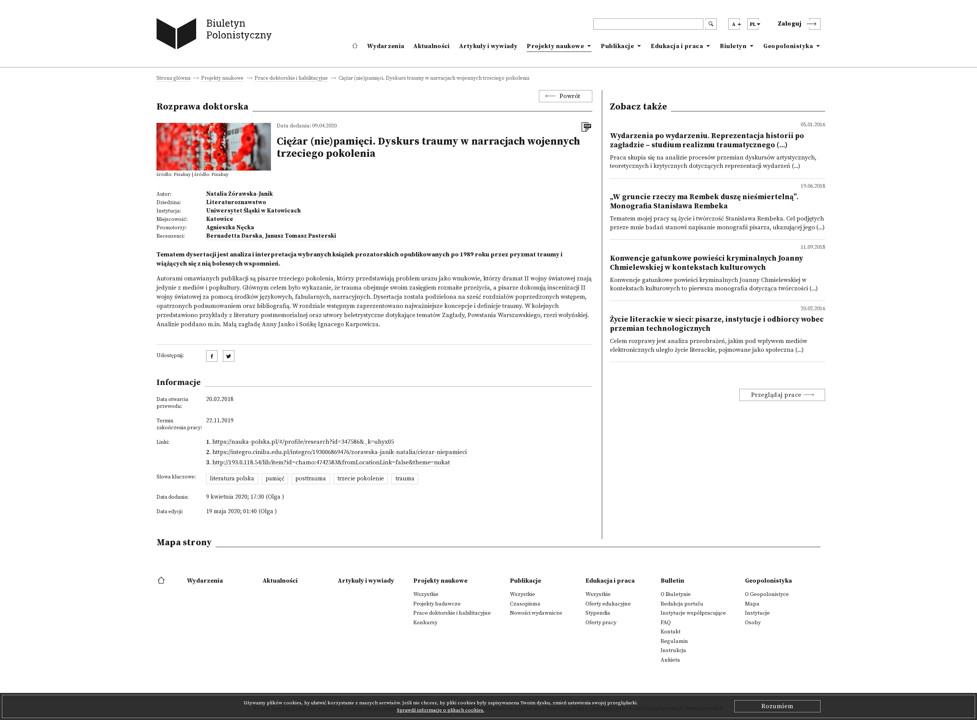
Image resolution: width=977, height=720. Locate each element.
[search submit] (711, 24)
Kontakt (670, 631)
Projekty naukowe (555, 46)
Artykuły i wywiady (488, 46)
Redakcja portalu (682, 604)
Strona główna (173, 79)
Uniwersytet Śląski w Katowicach (253, 210)
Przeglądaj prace (776, 395)
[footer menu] (162, 580)
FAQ (666, 622)
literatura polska (232, 478)
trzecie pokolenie (360, 478)
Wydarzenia (385, 46)
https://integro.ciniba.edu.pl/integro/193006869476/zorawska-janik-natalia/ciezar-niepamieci (339, 452)
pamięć (275, 478)
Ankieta (670, 660)
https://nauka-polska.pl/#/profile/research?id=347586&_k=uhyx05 (303, 442)
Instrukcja (673, 650)
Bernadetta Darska (234, 236)
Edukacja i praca (677, 46)
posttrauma (310, 478)
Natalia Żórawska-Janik (239, 194)
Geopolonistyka (788, 46)
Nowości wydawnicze (536, 613)
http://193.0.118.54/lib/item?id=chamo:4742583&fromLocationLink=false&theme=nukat (331, 462)
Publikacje (617, 46)
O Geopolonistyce (767, 594)
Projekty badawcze (437, 604)
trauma (404, 478)
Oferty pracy (600, 622)
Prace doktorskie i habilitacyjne (291, 79)
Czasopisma (525, 604)
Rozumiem (777, 706)
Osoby (753, 622)
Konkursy (425, 622)
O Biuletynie (676, 594)
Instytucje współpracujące (693, 613)
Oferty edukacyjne (608, 604)
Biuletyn (733, 46)
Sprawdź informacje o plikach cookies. (440, 710)
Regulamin (674, 641)
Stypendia (597, 613)
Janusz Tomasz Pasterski (300, 236)
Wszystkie (426, 594)
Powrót (569, 96)
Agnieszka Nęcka (230, 227)
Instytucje (757, 613)
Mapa (752, 604)
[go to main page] (215, 35)
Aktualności (431, 46)
